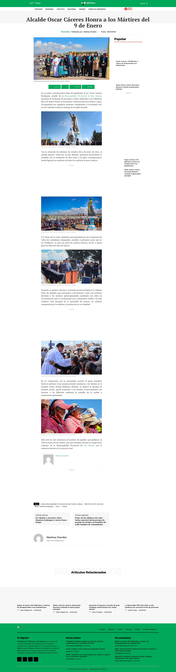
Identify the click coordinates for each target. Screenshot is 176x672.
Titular (64, 506)
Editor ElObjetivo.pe (26, 610)
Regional (65, 32)
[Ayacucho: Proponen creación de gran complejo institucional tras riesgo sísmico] (106, 591)
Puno (58, 506)
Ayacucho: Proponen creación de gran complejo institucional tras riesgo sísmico (104, 607)
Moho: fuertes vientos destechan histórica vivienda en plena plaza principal (127, 87)
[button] (144, 3)
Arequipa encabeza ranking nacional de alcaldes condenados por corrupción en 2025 (84, 642)
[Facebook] (19, 659)
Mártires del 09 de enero (94, 504)
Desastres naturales (122, 645)
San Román (89, 445)
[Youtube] (36, 659)
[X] (30, 659)
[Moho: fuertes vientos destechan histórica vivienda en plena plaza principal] (128, 76)
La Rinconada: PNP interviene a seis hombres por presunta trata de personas (142, 606)
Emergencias (119, 653)
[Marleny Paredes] (38, 538)
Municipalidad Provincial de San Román (83, 96)
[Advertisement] (71, 181)
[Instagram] (25, 659)
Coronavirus (70, 659)
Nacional (69, 651)
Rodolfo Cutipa (132, 610)
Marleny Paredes (90, 32)
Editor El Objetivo (97, 612)
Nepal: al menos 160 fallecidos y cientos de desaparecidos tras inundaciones (127, 63)
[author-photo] (18, 610)
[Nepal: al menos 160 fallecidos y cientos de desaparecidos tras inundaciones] (128, 52)
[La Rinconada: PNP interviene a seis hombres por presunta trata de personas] (142, 591)
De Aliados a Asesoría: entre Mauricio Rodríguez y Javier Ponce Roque (51, 520)
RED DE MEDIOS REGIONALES (74, 645)
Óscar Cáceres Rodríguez (44, 506)
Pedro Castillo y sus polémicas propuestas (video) (85, 649)
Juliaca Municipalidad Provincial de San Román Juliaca (61, 504)
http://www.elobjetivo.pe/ (55, 540)
